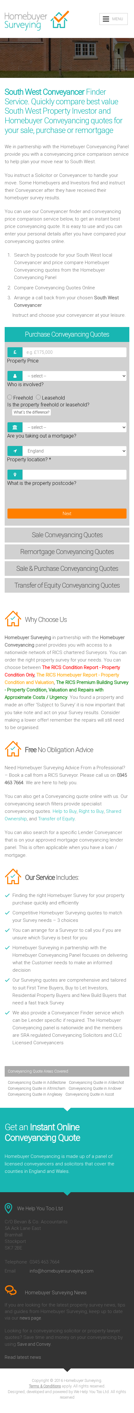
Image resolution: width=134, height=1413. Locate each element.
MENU (117, 19)
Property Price (23, 361)
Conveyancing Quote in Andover (95, 1088)
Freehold (23, 398)
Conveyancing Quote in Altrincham (36, 1088)
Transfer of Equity (56, 819)
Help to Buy (65, 811)
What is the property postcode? (41, 483)
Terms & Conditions (45, 1386)
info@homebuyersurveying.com (61, 1270)
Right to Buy (91, 811)
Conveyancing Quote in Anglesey (35, 1094)
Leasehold (53, 398)
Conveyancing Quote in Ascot (89, 1094)
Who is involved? (25, 384)
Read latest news (23, 1357)
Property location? (29, 459)
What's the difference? (31, 412)
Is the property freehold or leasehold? (48, 408)
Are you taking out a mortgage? (41, 436)
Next (67, 513)
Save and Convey (34, 1344)
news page (30, 1318)
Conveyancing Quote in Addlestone (37, 1082)
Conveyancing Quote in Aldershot (96, 1082)
